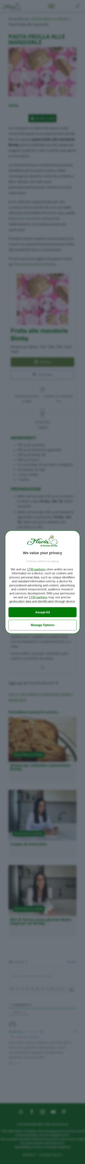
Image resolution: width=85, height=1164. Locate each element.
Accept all (42, 612)
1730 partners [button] (36, 569)
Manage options (42, 625)
